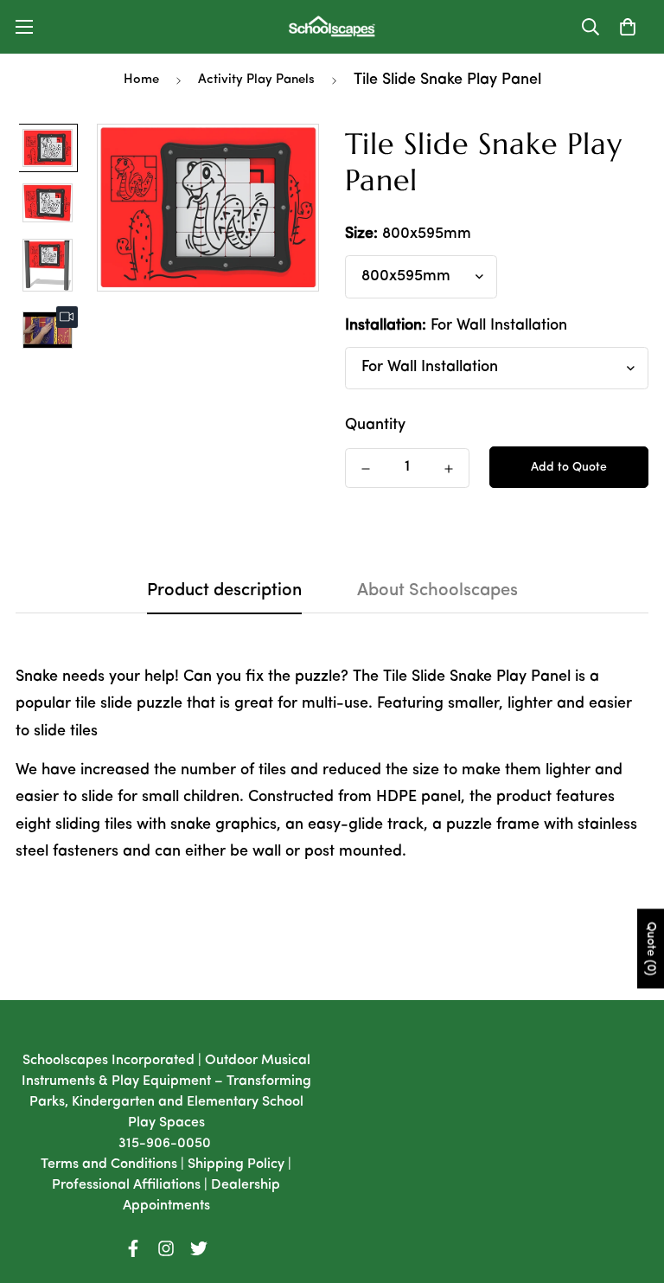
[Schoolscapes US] (332, 27)
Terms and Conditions (109, 1164)
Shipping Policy (236, 1164)
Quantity (375, 425)
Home (141, 80)
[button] (627, 27)
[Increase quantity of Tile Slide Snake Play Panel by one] (449, 469)
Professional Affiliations (126, 1185)
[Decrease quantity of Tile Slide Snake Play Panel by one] (366, 469)
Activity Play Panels (256, 80)
